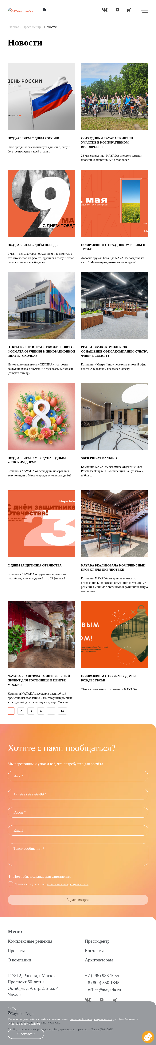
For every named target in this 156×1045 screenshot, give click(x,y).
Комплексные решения (30, 941)
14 (62, 711)
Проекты (16, 950)
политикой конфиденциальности (91, 1019)
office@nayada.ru (104, 989)
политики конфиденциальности (67, 884)
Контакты (94, 950)
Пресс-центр (31, 27)
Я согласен (26, 1034)
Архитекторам (99, 959)
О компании (19, 959)
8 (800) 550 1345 (103, 982)
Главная (13, 27)
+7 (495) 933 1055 (102, 975)
